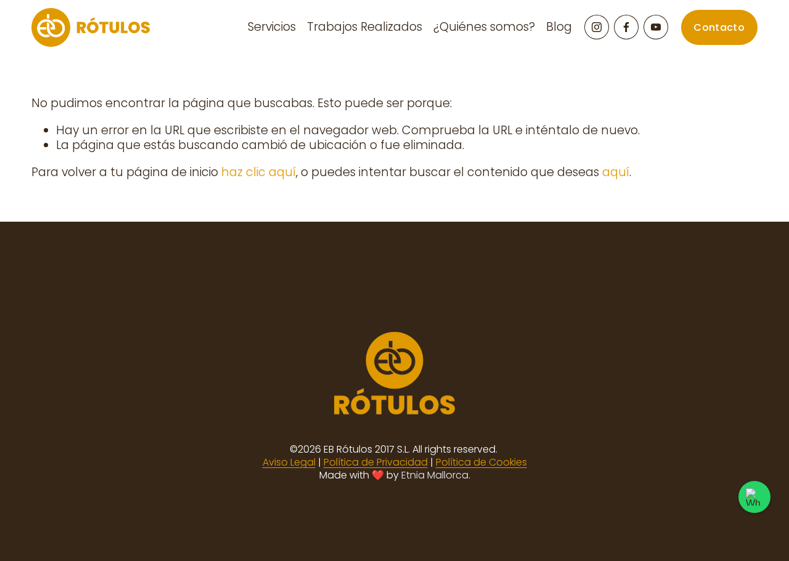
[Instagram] (596, 27)
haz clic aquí (258, 172)
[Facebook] (626, 27)
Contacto (719, 27)
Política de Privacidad (376, 462)
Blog (559, 26)
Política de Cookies (481, 462)
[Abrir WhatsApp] (754, 497)
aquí (615, 172)
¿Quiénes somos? (484, 26)
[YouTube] (656, 27)
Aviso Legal (289, 462)
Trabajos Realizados (364, 26)
